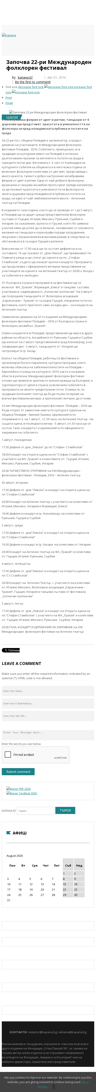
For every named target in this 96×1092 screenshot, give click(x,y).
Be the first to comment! (33, 82)
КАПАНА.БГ (9, 811)
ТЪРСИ (65, 810)
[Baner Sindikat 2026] (21, 793)
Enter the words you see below (21, 744)
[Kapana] (9, 35)
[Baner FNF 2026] (18, 789)
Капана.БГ (25, 77)
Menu (4, 60)
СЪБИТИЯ (12, 117)
